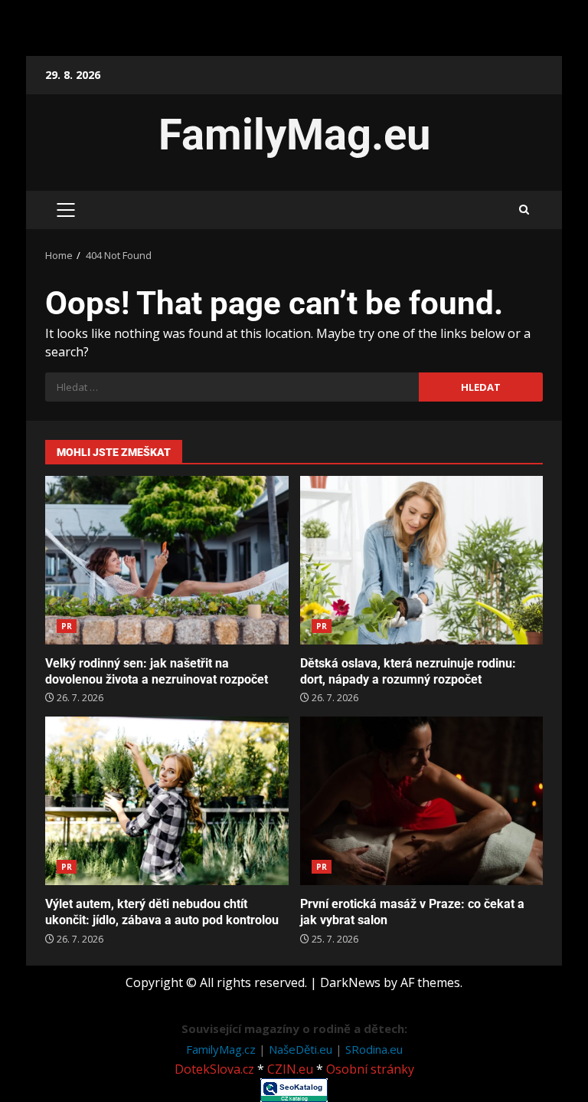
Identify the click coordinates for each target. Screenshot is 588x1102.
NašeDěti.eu (302, 1049)
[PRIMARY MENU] (65, 210)
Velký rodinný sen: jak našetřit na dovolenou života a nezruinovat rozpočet (167, 560)
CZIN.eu (290, 1069)
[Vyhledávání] (232, 387)
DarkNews (350, 982)
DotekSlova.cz (214, 1069)
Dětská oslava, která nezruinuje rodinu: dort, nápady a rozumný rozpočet (422, 560)
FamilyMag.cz (222, 1049)
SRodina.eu (374, 1049)
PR (66, 626)
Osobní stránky (370, 1069)
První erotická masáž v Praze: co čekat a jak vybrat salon (422, 801)
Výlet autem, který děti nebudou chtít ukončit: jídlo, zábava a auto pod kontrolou (167, 801)
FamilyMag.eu (294, 135)
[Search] (524, 210)
